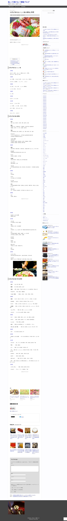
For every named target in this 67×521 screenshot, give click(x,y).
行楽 (43, 204)
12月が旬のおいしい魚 (14, 60)
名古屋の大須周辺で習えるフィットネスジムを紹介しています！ (24, 495)
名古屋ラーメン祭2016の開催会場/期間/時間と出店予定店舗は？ (34, 397)
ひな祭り (44, 137)
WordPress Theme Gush (33, 519)
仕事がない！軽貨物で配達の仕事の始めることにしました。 (53, 244)
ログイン (44, 216)
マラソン (44, 162)
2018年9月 (44, 109)
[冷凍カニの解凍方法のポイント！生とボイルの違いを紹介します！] (27, 428)
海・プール (44, 186)
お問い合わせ (11, 6)
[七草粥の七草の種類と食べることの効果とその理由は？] (27, 443)
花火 (43, 199)
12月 (14, 403)
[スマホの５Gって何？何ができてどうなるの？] (45, 238)
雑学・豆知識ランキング (46, 45)
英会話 (44, 201)
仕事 (43, 167)
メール (12, 476)
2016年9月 (44, 116)
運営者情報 (23, 6)
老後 (43, 198)
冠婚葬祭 (44, 171)
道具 (43, 208)
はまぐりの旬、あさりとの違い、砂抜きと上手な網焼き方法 (14, 397)
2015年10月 (45, 127)
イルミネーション (46, 140)
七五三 (44, 165)
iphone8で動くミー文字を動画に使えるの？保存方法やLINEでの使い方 (53, 233)
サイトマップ (17, 6)
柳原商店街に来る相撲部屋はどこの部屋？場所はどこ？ (53, 249)
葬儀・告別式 (45, 202)
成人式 (44, 180)
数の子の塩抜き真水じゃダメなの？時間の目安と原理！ (21, 451)
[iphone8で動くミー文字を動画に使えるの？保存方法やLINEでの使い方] (45, 232)
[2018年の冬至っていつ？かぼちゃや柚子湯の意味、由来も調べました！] (24, 392)
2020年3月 (44, 100)
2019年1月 (44, 106)
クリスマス (44, 143)
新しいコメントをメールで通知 (17, 487)
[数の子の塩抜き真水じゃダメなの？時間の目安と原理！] (20, 443)
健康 (43, 168)
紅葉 (43, 192)
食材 (43, 211)
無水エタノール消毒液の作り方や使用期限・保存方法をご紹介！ (53, 266)
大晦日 (44, 174)
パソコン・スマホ (46, 156)
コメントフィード (46, 219)
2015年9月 (44, 128)
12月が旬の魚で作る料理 (14, 63)
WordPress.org (45, 220)
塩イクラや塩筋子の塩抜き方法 (49, 71)
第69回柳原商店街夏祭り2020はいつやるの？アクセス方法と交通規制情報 (53, 278)
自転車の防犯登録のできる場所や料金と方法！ (52, 53)
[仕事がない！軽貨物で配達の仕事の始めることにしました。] (45, 244)
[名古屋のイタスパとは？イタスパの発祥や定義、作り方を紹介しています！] (45, 261)
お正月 (44, 134)
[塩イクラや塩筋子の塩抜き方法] (13, 443)
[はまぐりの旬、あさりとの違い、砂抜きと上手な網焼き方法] (14, 392)
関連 (13, 64)
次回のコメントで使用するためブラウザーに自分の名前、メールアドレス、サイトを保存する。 (24, 485)
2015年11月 (45, 125)
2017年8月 (44, 113)
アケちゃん (48, 86)
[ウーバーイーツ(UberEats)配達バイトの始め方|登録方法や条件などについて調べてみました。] (45, 255)
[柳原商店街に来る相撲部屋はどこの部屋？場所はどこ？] (45, 249)
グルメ (11, 403)
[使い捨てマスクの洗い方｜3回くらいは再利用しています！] (45, 272)
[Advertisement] (24, 51)
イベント (44, 139)
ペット (44, 159)
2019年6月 (44, 103)
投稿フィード (45, 217)
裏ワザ (44, 205)
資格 (43, 207)
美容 (43, 195)
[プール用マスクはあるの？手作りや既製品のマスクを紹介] (45, 227)
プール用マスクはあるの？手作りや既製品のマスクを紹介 (53, 227)
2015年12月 (45, 124)
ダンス (44, 152)
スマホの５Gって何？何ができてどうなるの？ (50, 34)
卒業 (43, 173)
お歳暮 (44, 136)
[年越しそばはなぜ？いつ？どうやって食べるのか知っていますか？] (13, 428)
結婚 (43, 193)
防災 (43, 210)
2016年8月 (44, 118)
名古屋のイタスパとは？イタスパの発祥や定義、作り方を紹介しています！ (53, 261)
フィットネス (45, 158)
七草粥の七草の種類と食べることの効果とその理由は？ (28, 451)
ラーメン (44, 164)
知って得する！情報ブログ (19, 2)
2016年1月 (44, 122)
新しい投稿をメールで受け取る (17, 489)
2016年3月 (44, 119)
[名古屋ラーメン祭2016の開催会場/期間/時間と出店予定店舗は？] (34, 392)
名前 (12, 473)
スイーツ (44, 146)
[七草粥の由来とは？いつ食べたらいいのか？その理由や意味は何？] (35, 428)
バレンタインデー (46, 155)
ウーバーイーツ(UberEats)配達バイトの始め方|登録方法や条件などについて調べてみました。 (53, 255)
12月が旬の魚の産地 (14, 62)
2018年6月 (44, 110)
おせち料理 (44, 133)
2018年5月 (44, 112)
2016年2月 (44, 121)
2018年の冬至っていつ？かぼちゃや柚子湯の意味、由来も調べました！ (24, 397)
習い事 (44, 196)
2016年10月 (45, 115)
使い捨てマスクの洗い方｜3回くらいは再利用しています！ (53, 272)
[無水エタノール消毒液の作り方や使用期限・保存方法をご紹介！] (45, 266)
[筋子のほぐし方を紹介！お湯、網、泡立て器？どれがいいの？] (20, 428)
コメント (12, 465)
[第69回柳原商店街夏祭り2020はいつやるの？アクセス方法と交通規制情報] (45, 277)
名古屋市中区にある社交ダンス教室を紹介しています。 (23, 496)
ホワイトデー (45, 161)
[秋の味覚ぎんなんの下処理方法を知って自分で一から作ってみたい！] (35, 443)
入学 (43, 170)
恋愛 (43, 177)
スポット (44, 149)
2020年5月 (44, 97)
